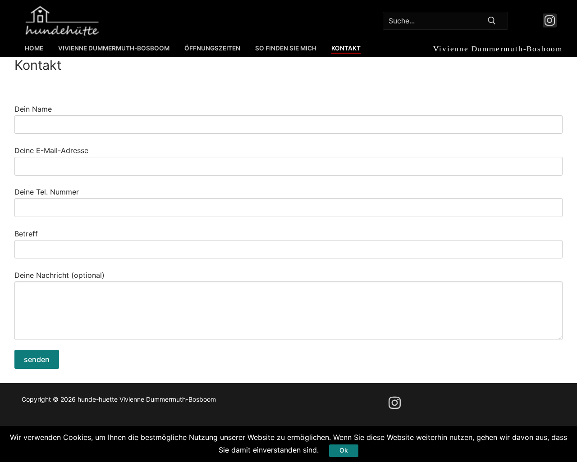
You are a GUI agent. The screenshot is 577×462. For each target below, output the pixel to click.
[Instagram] (550, 20)
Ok (343, 450)
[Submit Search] (491, 20)
